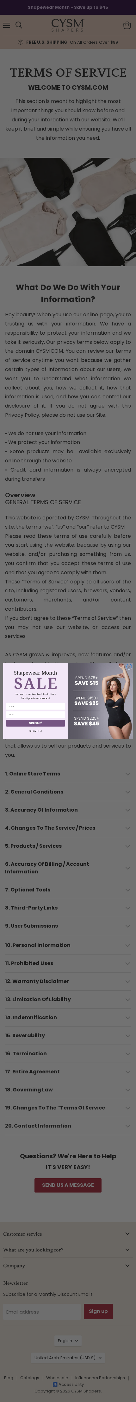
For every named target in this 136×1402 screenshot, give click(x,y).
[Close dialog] (129, 666)
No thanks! (35, 731)
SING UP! (35, 723)
